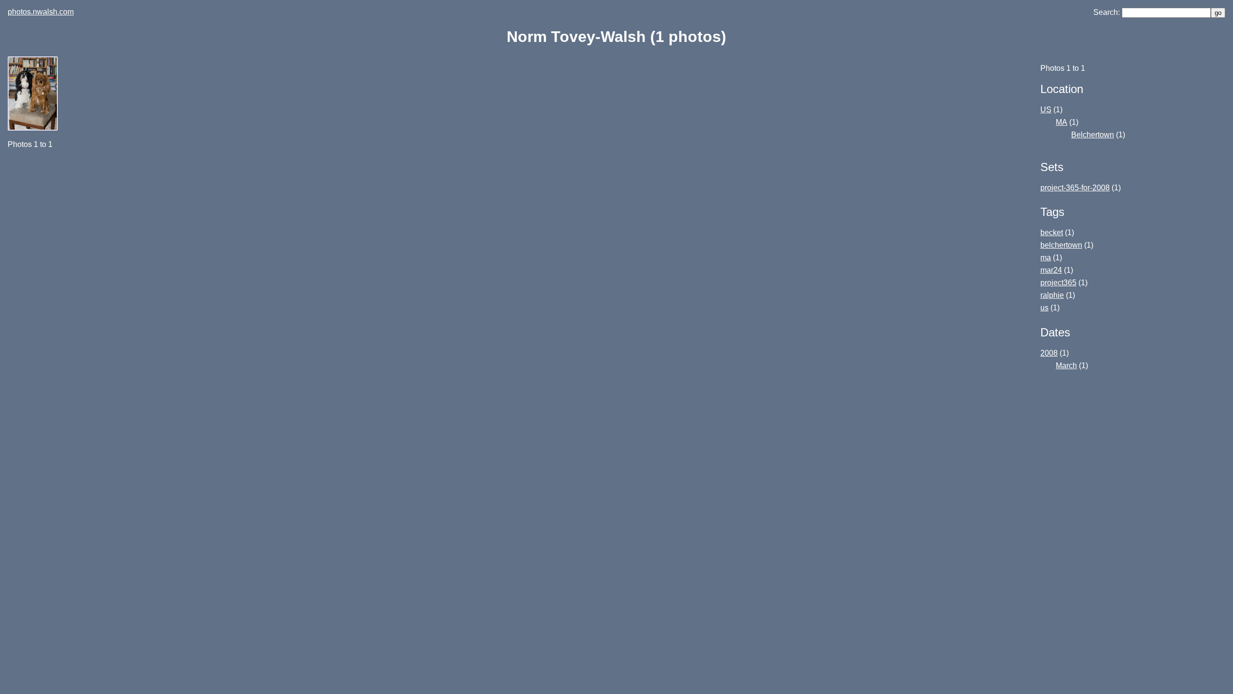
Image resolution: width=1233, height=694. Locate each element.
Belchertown (1092, 135)
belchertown (1061, 245)
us (1044, 308)
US (1045, 110)
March (1066, 365)
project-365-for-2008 (1075, 188)
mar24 (1051, 270)
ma (1045, 258)
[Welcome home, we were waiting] (34, 128)
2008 (1049, 353)
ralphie (1052, 295)
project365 (1058, 283)
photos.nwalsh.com (41, 12)
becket (1051, 232)
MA (1061, 122)
